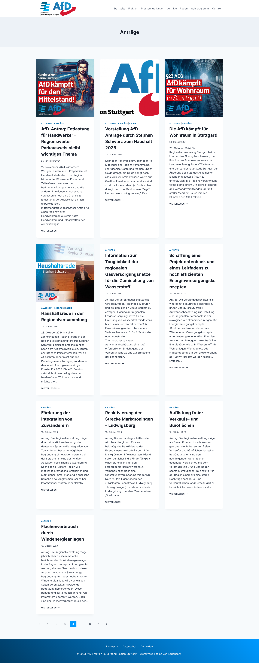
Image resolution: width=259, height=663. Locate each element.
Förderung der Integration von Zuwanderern (56, 419)
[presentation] (65, 88)
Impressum (112, 646)
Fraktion (133, 8)
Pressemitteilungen (152, 8)
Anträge (172, 8)
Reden (184, 8)
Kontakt (216, 8)
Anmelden (147, 646)
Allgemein (46, 123)
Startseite (119, 8)
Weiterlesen (50, 231)
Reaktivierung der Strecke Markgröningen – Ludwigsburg (129, 419)
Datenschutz (130, 646)
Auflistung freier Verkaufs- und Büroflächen (186, 419)
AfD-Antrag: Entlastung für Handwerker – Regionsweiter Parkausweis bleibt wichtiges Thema (65, 141)
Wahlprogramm (200, 8)
